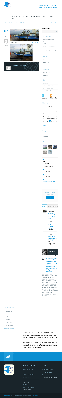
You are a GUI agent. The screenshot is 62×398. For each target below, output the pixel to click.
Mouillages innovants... (28, 389)
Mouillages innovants (41, 15)
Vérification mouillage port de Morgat (50, 42)
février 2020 (45, 59)
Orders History (9, 322)
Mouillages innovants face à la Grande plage (50, 51)
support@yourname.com (49, 181)
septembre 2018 (46, 64)
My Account (9, 311)
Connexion (45, 83)
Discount (8, 319)
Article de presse (46, 72)
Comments (55, 206)
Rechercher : (46, 28)
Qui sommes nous (20, 15)
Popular (44, 206)
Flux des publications (48, 85)
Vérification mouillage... (28, 376)
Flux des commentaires (48, 88)
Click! (50, 197)
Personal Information (11, 314)
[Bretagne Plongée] (7, 4)
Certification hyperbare (48, 39)
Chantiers (25, 16)
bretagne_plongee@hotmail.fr (48, 7)
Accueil (11, 15)
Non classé (45, 75)
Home (45, 22)
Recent (49, 206)
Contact (13, 18)
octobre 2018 (46, 62)
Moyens (30, 15)
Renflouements (35, 16)
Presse (44, 16)
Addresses (8, 316)
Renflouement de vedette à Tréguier (49, 47)
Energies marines (15, 16)
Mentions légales (7, 395)
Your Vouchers (9, 325)
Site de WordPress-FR (47, 90)
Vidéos (51, 16)
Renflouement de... (27, 382)
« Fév (44, 126)
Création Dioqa (35, 395)
